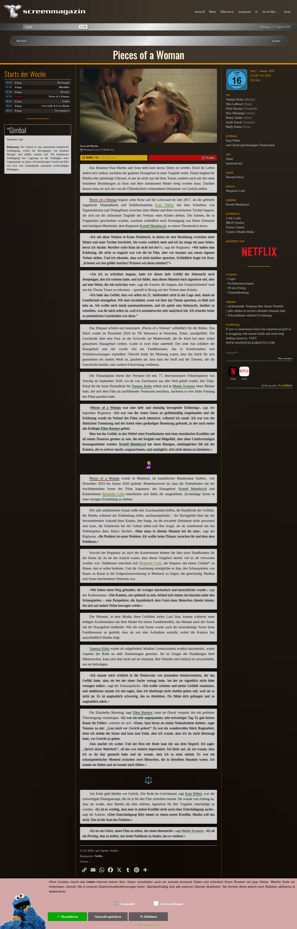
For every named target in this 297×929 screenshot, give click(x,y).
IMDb (89, 157)
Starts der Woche (25, 74)
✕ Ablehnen (148, 916)
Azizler (275, 41)
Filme (18, 82)
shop (287, 11)
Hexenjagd (63, 82)
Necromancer (62, 110)
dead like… (270, 11)
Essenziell (127, 904)
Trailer (210, 157)
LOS (83, 26)
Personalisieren (148, 925)
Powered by (271, 385)
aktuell (200, 11)
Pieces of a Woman (59, 96)
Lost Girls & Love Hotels (55, 106)
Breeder (22, 41)
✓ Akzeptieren (67, 916)
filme (212, 11)
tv (256, 11)
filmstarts (227, 11)
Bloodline (64, 87)
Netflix (19, 96)
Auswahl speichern (108, 916)
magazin (245, 11)
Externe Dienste (171, 904)
